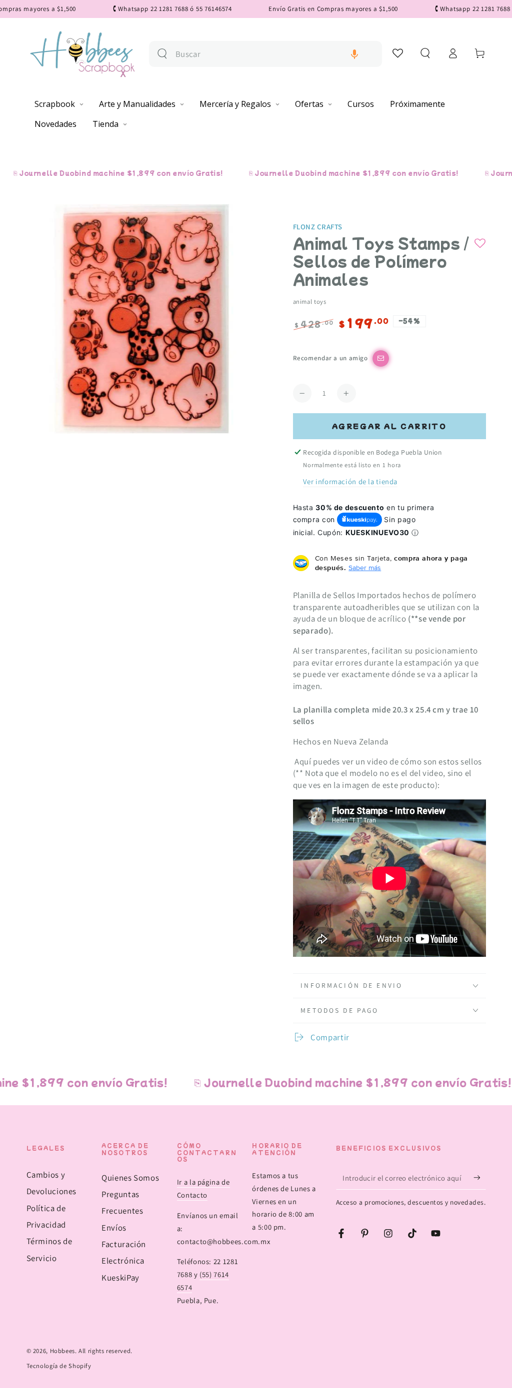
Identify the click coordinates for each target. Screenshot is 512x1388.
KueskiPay (121, 1277)
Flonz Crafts (318, 226)
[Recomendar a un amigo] (381, 358)
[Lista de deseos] (398, 52)
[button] (354, 54)
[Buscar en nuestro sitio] (162, 53)
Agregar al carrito (389, 426)
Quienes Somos (130, 1177)
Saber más (364, 568)
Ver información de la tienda (350, 481)
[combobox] (275, 54)
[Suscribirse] (480, 1177)
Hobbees (62, 1351)
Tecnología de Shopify (59, 1366)
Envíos (114, 1227)
